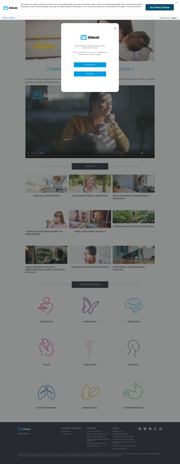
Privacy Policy (9, 17)
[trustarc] (174, 18)
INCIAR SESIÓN (90, 65)
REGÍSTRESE (90, 74)
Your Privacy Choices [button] (159, 7)
